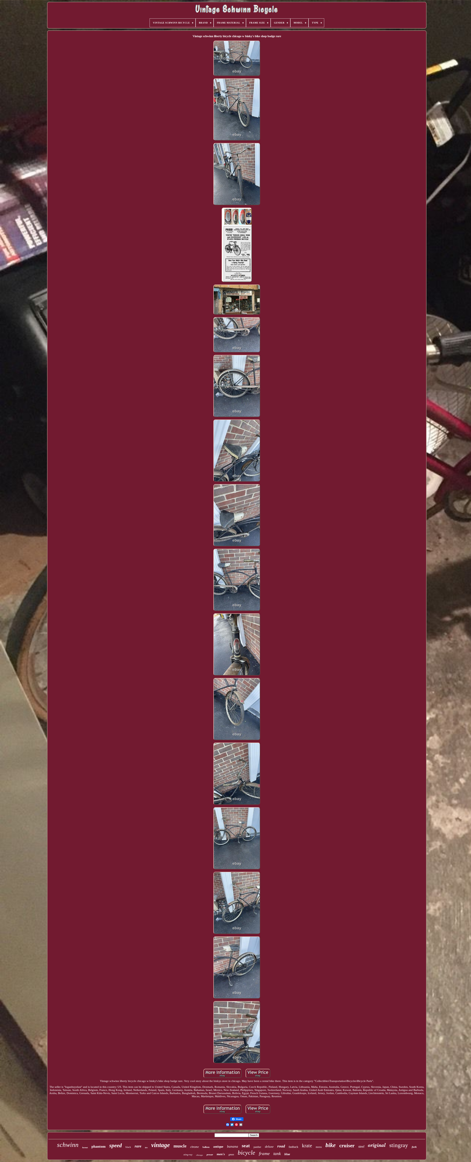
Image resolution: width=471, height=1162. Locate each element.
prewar (210, 1154)
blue (287, 1154)
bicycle (246, 1152)
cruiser (347, 1145)
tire (146, 1148)
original (377, 1145)
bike (330, 1145)
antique (218, 1146)
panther (257, 1147)
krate (307, 1145)
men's (221, 1154)
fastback (293, 1146)
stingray (398, 1145)
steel (361, 1146)
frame (264, 1153)
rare (138, 1146)
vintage (160, 1145)
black (128, 1147)
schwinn (68, 1144)
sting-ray (187, 1154)
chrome (194, 1146)
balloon (206, 1147)
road (281, 1146)
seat (246, 1145)
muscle (180, 1146)
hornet (85, 1147)
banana (232, 1146)
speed (115, 1145)
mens (319, 1146)
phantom (98, 1146)
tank (277, 1153)
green (231, 1154)
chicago (199, 1155)
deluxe (269, 1146)
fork (414, 1146)
